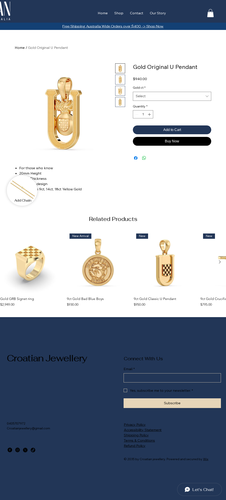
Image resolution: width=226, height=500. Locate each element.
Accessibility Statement (143, 430)
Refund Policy (134, 445)
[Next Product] (219, 262)
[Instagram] (17, 450)
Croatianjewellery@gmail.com (28, 428)
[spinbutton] (143, 114)
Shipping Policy (136, 435)
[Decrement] (136, 114)
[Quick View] (31, 262)
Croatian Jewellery (47, 358)
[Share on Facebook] (135, 158)
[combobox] (172, 96)
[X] (25, 450)
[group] (113, 269)
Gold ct (139, 88)
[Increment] (150, 114)
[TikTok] (33, 450)
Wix (205, 459)
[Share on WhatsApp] (144, 158)
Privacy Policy (135, 424)
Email (129, 369)
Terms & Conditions (139, 440)
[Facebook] (10, 450)
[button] (210, 13)
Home (20, 47)
